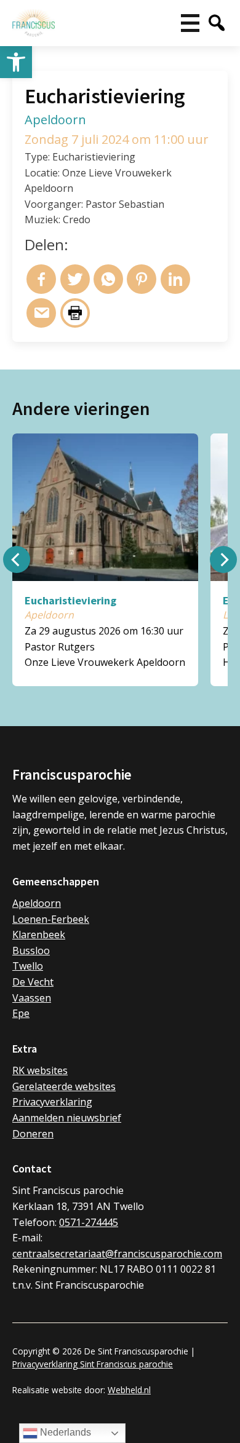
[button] (16, 62)
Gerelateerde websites (64, 1086)
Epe (21, 1013)
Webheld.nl (129, 1390)
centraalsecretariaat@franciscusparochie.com (117, 1253)
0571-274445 (88, 1222)
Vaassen (31, 998)
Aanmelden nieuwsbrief (66, 1118)
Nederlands (64, 1432)
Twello (27, 966)
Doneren (33, 1134)
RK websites (40, 1070)
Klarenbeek (38, 934)
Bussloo (31, 950)
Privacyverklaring (52, 1102)
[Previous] (16, 559)
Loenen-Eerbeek (50, 919)
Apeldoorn (36, 903)
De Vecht (33, 982)
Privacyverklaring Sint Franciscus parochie (92, 1364)
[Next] (223, 559)
